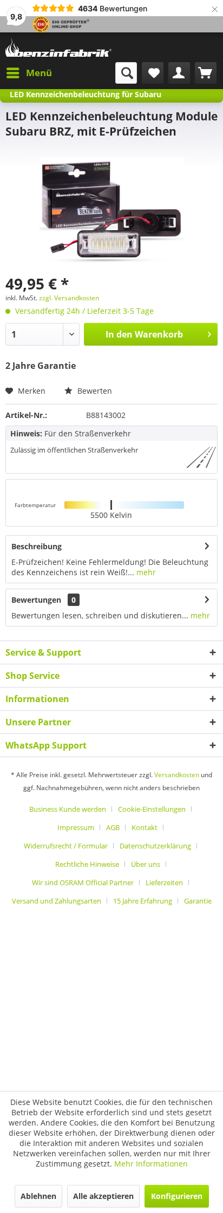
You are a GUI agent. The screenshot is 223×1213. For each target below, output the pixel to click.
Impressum (75, 827)
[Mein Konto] (179, 73)
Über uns (145, 864)
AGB (113, 827)
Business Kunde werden (67, 809)
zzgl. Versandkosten (69, 297)
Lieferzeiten (164, 882)
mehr (145, 572)
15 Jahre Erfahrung (142, 901)
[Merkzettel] (152, 73)
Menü (39, 72)
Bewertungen (36, 600)
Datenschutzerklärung (155, 846)
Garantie (198, 901)
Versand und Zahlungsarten (56, 901)
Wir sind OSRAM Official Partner (83, 882)
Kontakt (145, 827)
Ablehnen (38, 1196)
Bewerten (93, 391)
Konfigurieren (176, 1196)
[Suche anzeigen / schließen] (126, 73)
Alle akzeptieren (103, 1196)
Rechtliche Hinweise (87, 864)
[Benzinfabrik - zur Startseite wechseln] (58, 47)
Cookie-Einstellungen (152, 809)
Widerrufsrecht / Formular (66, 846)
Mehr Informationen (151, 1163)
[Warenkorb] (206, 73)
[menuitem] (28, 73)
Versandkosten (176, 774)
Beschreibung (36, 546)
